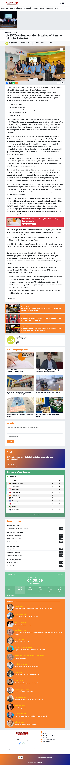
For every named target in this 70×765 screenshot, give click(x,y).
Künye (8, 749)
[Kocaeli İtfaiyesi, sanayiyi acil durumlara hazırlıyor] (49, 383)
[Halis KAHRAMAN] (10, 698)
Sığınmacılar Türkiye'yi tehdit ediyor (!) (27, 674)
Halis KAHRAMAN (20, 697)
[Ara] (61, 3)
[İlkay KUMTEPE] (10, 682)
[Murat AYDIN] (10, 607)
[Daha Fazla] (16, 83)
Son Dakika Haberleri (49, 739)
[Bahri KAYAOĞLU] (10, 707)
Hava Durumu (47, 732)
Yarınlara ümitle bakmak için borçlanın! (27, 666)
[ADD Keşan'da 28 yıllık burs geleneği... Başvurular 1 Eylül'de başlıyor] (49, 360)
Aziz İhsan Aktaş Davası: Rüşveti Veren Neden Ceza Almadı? (34, 608)
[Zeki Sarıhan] (10, 640)
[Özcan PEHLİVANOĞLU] (10, 690)
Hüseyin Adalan (20, 614)
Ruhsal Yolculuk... (20, 658)
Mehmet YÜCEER (20, 622)
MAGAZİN (49, 8)
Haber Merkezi (21, 339)
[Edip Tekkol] (10, 673)
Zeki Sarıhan (19, 639)
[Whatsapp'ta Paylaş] (13, 83)
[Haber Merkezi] (11, 340)
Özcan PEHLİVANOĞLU (22, 689)
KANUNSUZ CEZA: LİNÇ (22, 641)
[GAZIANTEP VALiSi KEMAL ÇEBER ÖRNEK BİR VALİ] (10, 657)
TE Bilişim (39, 762)
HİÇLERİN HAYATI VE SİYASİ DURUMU (26, 616)
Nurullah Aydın (20, 714)
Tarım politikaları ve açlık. (23, 625)
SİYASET (19, 8)
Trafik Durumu (47, 734)
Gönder (10, 441)
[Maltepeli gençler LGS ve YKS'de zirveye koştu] (20, 405)
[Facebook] (20, 743)
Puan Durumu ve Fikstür (49, 736)
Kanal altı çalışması (21, 708)
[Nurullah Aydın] (10, 715)
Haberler (8, 32)
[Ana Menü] (63, 3)
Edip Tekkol (19, 672)
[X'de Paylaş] (10, 83)
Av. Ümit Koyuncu (21, 664)
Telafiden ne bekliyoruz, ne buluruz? (26, 683)
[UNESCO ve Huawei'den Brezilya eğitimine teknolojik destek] (35, 63)
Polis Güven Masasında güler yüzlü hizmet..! (29, 699)
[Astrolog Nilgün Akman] (10, 649)
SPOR (57, 8)
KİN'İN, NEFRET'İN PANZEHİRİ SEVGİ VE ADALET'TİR (31, 716)
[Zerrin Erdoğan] (10, 632)
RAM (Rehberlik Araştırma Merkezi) (26, 724)
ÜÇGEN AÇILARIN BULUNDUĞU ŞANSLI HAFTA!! (30, 650)
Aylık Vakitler (11, 595)
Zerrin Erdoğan (20, 630)
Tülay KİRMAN (19, 722)
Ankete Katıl (12, 465)
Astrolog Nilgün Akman (23, 647)
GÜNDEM (4, 8)
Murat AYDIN (19, 606)
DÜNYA (12, 8)
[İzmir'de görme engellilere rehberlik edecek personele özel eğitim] (20, 383)
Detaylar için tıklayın (35, 515)
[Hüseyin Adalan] (10, 615)
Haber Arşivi (46, 741)
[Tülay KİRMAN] (10, 723)
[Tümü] (62, 452)
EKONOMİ (27, 8)
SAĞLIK (42, 8)
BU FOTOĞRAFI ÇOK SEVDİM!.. (24, 691)
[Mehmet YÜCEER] (10, 624)
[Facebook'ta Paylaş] (7, 83)
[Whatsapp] (23, 743)
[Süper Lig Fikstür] (62, 521)
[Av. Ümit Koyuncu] (10, 665)
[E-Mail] (17, 342)
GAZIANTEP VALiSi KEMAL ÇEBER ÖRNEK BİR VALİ (30, 656)
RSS (21, 757)
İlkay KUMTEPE (20, 680)
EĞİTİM (35, 8)
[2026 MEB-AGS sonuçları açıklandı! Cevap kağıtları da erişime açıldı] (20, 360)
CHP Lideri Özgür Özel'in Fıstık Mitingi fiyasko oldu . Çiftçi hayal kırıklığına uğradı (38, 633)
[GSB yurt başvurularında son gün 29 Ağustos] (49, 405)
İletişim (38, 749)
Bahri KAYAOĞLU (20, 705)
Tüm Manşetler (47, 737)
